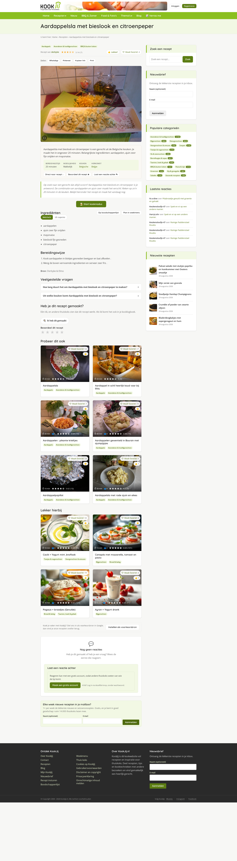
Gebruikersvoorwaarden (89, 768)
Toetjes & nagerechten (53, 559)
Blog (138, 15)
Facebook (192, 799)
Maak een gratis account (65, 685)
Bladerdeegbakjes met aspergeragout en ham (170, 319)
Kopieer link (80, 60)
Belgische (83, 166)
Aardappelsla (50, 385)
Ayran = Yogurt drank (107, 609)
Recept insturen (49, 780)
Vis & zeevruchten (160, 154)
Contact (45, 760)
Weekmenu (82, 756)
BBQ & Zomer (89, 15)
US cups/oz (60, 217)
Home (46, 15)
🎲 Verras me (153, 15)
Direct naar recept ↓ (54, 174)
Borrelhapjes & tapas (161, 158)
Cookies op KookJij (85, 764)
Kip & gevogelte (175, 171)
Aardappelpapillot (53, 495)
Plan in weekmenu (131, 212)
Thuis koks (81, 760)
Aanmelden (131, 722)
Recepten (59, 15)
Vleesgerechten (178, 141)
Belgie (94, 166)
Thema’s (126, 15)
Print (92, 60)
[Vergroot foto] (44, 138)
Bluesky (169, 799)
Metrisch (47, 217)
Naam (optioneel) (50, 716)
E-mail (85, 716)
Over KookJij (47, 756)
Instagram (180, 799)
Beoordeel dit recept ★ (78, 174)
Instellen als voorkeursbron (122, 627)
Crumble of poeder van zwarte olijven (174, 306)
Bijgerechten (101, 562)
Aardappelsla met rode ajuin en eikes (116, 495)
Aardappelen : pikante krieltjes (60, 440)
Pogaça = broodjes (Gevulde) (59, 609)
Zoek (187, 59)
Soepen (185, 145)
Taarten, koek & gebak (67, 614)
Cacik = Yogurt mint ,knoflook (59, 554)
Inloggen (175, 6)
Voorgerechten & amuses (75, 559)
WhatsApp (53, 60)
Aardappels (46, 46)
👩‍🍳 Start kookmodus (91, 204)
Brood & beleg (115, 562)
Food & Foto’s (109, 15)
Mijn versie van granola (170, 283)
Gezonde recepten (175, 175)
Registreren (189, 6)
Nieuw (73, 15)
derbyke (55, 52)
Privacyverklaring (85, 776)
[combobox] (165, 59)
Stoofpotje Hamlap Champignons (175, 294)
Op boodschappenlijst (108, 212)
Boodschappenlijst (50, 784)
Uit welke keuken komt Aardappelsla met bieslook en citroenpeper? (80, 295)
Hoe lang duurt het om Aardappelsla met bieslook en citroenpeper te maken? (85, 287)
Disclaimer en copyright (88, 772)
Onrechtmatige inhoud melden (88, 782)
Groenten (156, 171)
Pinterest (66, 60)
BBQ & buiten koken (89, 46)
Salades (155, 175)
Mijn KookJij (46, 772)
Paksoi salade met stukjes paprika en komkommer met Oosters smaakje (175, 269)
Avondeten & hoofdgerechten (65, 46)
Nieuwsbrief (47, 776)
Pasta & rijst (183, 167)
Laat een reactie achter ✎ (106, 174)
